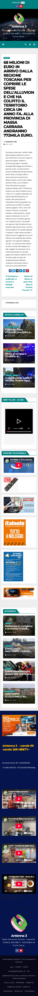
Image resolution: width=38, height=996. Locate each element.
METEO (25, 967)
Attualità (8, 326)
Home (12, 967)
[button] (25, 44)
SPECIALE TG (18, 991)
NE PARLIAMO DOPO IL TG (17, 971)
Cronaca (6, 57)
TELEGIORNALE (30, 991)
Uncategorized (10, 691)
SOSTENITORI (7, 991)
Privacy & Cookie (9, 982)
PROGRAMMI (20, 982)
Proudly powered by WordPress (12, 959)
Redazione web (11, 142)
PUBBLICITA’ (30, 982)
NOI (28, 971)
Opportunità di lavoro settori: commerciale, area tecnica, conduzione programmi (19, 977)
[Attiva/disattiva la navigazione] (34, 44)
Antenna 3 (19, 26)
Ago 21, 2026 (11, 632)
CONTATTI (18, 967)
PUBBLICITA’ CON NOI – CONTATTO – (19, 987)
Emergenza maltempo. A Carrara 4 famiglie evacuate (12, 281)
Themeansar (18, 962)
